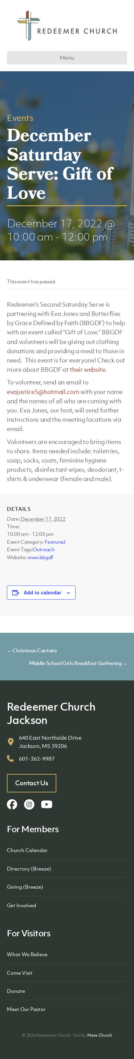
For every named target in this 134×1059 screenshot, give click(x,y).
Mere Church (99, 1035)
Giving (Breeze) (25, 886)
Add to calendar (42, 592)
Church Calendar (27, 850)
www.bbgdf (40, 557)
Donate (16, 990)
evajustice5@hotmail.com (43, 392)
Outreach (43, 549)
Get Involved (21, 905)
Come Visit (20, 972)
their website (87, 369)
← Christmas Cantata (32, 650)
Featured (55, 541)
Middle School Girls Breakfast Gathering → (78, 663)
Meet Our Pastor (26, 1009)
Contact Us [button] (31, 783)
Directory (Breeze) (29, 868)
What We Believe (27, 954)
